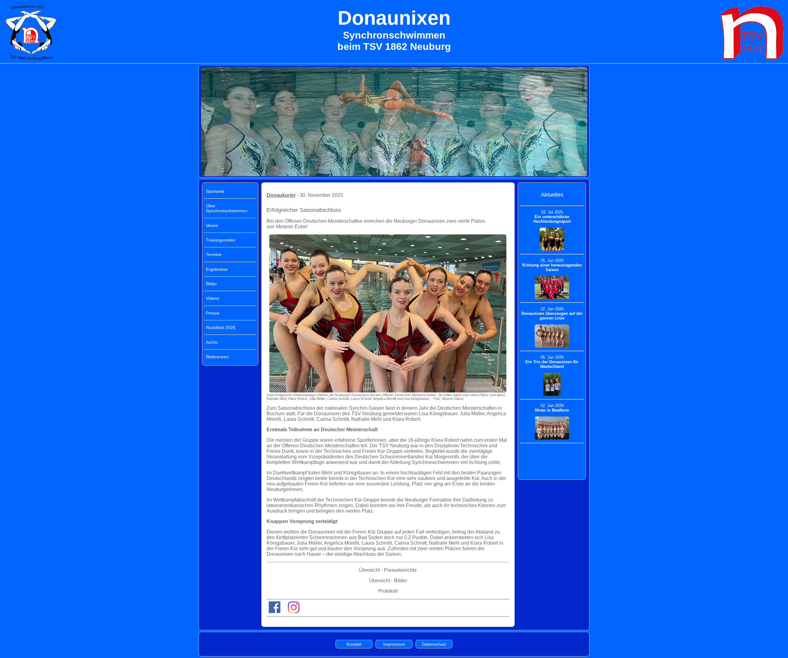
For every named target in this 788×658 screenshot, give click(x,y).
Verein (212, 225)
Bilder (211, 283)
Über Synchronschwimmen (226, 208)
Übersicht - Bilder (388, 580)
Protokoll (388, 591)
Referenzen (217, 356)
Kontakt (354, 644)
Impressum (394, 644)
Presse (212, 313)
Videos (212, 298)
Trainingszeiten (220, 240)
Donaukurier (281, 195)
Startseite (215, 191)
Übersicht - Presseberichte (388, 570)
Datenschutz (434, 644)
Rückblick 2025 (220, 327)
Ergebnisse (217, 269)
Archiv (212, 342)
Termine (214, 254)
